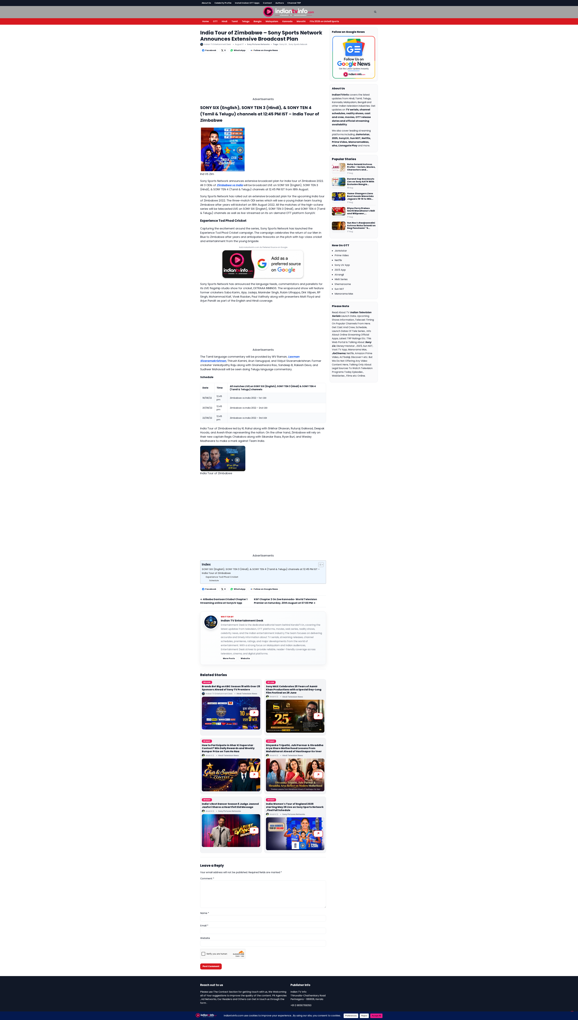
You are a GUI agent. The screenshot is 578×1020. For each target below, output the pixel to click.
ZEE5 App (340, 270)
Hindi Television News (247, 693)
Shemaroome (343, 284)
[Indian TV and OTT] (289, 11)
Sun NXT (339, 289)
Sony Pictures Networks (258, 44)
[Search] (375, 11)
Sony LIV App (342, 265)
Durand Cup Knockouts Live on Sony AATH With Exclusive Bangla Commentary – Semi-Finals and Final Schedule (360, 182)
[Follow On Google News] (354, 57)
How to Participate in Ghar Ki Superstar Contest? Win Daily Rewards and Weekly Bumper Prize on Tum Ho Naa (228, 748)
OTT (215, 21)
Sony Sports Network (298, 44)
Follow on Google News (266, 50)
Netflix (338, 260)
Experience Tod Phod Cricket (222, 576)
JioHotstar (341, 250)
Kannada (287, 21)
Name (204, 913)
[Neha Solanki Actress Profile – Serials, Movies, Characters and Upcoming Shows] (338, 168)
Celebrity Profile (222, 3)
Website (245, 658)
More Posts (229, 658)
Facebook (210, 50)
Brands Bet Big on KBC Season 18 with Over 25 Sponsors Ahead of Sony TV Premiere (231, 688)
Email (204, 925)
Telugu (245, 21)
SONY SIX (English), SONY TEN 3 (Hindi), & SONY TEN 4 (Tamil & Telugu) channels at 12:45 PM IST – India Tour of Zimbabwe (261, 571)
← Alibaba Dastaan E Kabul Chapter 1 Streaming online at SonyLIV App (223, 601)
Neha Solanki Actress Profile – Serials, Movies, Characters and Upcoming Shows (361, 167)
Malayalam (272, 21)
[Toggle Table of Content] (319, 564)
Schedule (214, 580)
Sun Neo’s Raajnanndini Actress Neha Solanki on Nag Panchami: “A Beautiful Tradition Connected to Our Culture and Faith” (361, 226)
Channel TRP (294, 3)
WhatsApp (239, 50)
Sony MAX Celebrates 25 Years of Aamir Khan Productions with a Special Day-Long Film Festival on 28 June (293, 689)
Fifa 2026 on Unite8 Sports (324, 21)
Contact (267, 3)
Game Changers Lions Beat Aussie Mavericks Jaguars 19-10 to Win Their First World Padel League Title (360, 196)
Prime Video (342, 255)
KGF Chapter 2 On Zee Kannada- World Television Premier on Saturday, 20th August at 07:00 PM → (285, 601)
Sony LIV (283, 44)
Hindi (224, 21)
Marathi (301, 21)
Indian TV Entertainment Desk (242, 620)
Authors (279, 3)
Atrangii (339, 274)
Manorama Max (344, 293)
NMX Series (341, 279)
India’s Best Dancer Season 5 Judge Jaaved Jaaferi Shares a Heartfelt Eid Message (230, 805)
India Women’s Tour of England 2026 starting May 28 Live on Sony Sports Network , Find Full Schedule (295, 807)
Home (205, 21)
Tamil (235, 21)
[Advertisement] (263, 76)
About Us (206, 3)
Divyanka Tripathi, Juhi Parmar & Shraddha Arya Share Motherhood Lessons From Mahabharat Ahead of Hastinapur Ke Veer (294, 748)
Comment (207, 878)
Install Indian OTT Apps (247, 3)
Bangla (257, 21)
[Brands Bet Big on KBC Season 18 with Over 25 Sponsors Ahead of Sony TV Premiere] (231, 713)
